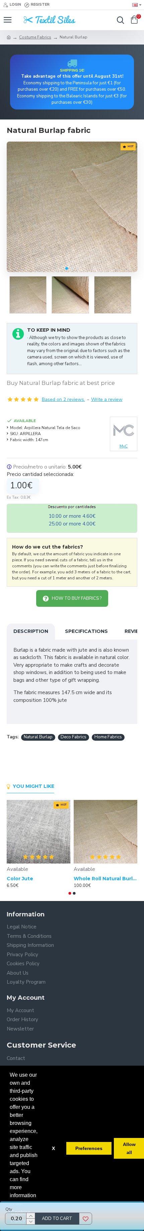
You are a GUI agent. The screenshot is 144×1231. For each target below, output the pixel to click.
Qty (8, 1209)
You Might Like (33, 786)
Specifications (86, 631)
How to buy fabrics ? (76, 598)
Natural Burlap (38, 737)
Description (30, 631)
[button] (66, 268)
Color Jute (20, 879)
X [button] (53, 1148)
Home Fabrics (108, 737)
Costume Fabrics (35, 37)
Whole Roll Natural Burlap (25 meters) (105, 879)
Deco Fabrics (73, 737)
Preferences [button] (88, 1148)
